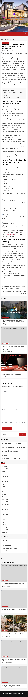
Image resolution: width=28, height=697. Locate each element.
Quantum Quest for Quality (7, 558)
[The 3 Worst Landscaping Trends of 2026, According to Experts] (14, 649)
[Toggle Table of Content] (23, 90)
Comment (4, 391)
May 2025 (4, 491)
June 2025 (4, 489)
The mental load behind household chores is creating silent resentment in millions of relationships (13, 348)
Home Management (5, 343)
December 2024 (5, 504)
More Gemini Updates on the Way (11, 97)
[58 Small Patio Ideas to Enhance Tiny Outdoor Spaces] (14, 599)
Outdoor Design (5, 550)
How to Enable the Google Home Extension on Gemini (14, 94)
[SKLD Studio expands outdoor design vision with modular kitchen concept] (14, 573)
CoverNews (20, 693)
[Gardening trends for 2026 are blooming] (14, 675)
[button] (2, 34)
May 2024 (4, 522)
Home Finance (5, 540)
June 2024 (4, 519)
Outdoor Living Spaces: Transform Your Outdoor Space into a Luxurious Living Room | (13, 450)
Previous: (14, 286)
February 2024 (5, 529)
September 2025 (5, 481)
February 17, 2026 (9, 351)
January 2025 (5, 501)
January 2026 (5, 471)
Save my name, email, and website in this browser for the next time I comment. (14, 423)
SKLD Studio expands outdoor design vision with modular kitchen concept (13, 444)
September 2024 (5, 512)
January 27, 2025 (10, 50)
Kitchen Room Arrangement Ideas (9, 548)
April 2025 (4, 494)
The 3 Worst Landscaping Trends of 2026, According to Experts (14, 454)
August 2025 (5, 484)
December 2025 (5, 473)
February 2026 (5, 468)
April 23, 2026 (8, 586)
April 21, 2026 (8, 636)
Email (16, 409)
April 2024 (4, 524)
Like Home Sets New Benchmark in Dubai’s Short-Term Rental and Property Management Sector (13, 322)
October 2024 (5, 509)
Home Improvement (6, 543)
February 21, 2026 (9, 324)
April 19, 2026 (8, 686)
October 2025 (5, 479)
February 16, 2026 (9, 376)
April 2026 (4, 466)
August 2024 (5, 514)
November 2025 (5, 476)
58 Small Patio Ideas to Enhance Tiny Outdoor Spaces (14, 447)
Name (3, 409)
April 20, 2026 (8, 662)
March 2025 (4, 496)
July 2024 (4, 517)
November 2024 (5, 506)
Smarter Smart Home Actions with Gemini (13, 92)
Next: (14, 291)
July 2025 (4, 486)
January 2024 (5, 532)
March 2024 (4, 527)
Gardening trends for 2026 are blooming (11, 458)
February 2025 (5, 499)
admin (4, 50)
